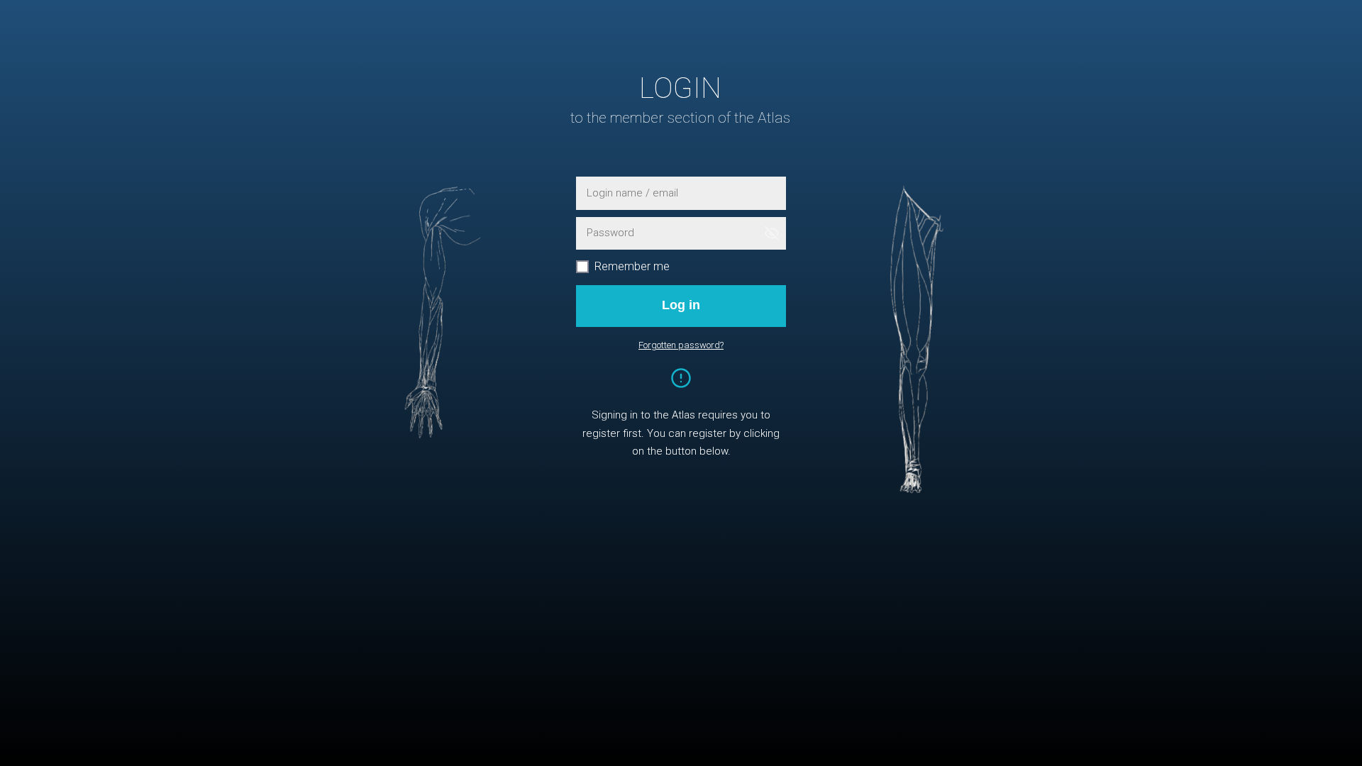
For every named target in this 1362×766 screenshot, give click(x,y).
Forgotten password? (681, 345)
